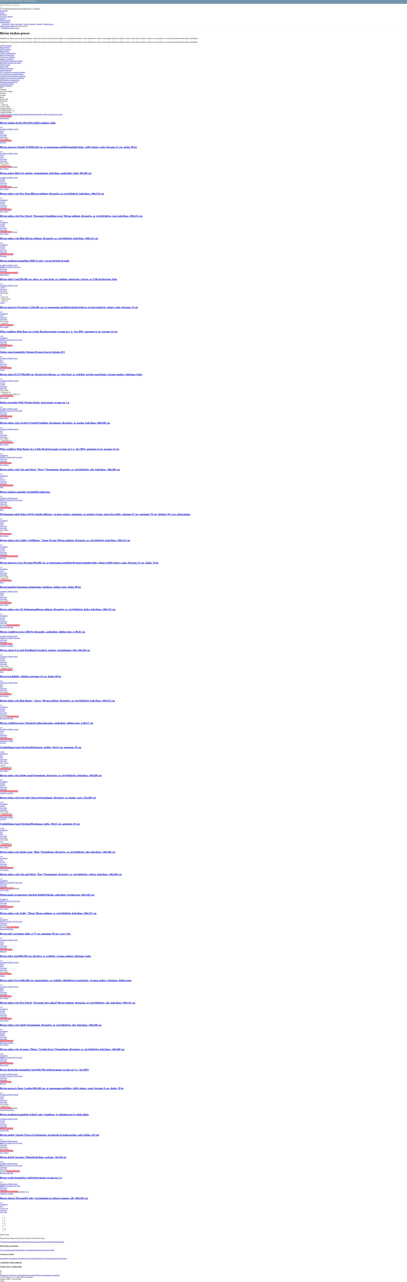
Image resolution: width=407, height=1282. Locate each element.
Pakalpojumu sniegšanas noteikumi (11, 1275)
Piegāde (16, 1250)
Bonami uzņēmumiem (59, 1258)
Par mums (9, 1258)
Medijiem (35, 1258)
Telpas (12, 26)
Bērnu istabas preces (12, 28)
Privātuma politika (29, 1275)
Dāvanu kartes (27, 1258)
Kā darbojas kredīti (47, 1250)
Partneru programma (45, 1258)
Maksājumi (37, 1250)
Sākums (2, 26)
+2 (1, 295)
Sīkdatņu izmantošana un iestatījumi (48, 1275)
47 (5, 1229)
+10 (1, 765)
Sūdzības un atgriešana (26, 1250)
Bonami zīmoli (17, 1258)
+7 (3, 842)
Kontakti (3, 1258)
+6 (1, 842)
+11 (4, 765)
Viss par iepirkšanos (6, 1250)
